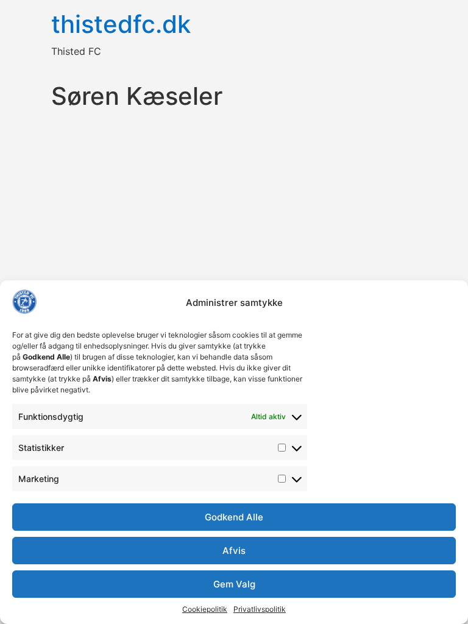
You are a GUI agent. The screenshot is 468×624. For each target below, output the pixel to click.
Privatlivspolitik (259, 609)
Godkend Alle (234, 517)
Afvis (234, 550)
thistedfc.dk (121, 24)
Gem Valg (234, 584)
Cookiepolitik (204, 609)
